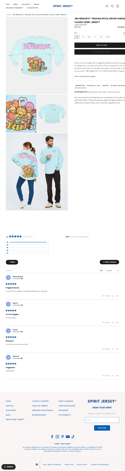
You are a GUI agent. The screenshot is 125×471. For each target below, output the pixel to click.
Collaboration (32, 8)
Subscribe (102, 428)
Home (8, 15)
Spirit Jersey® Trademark (52, 464)
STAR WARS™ (25, 4)
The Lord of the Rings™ (14, 8)
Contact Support (40, 401)
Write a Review (111, 262)
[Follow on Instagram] (57, 437)
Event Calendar (66, 401)
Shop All (9, 406)
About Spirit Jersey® (15, 419)
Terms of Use (69, 464)
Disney (15, 4)
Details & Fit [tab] (80, 85)
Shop (8, 4)
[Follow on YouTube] (68, 437)
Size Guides (11, 410)
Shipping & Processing (42, 410)
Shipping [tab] (105, 85)
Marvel (36, 4)
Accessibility (65, 415)
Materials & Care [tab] (93, 85)
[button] (27, 242)
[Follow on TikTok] (73, 437)
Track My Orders (39, 406)
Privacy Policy (82, 464)
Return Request (39, 415)
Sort (101, 270)
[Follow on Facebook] (52, 437)
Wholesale (63, 410)
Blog (8, 415)
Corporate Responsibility (100, 464)
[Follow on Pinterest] (62, 437)
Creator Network (67, 406)
